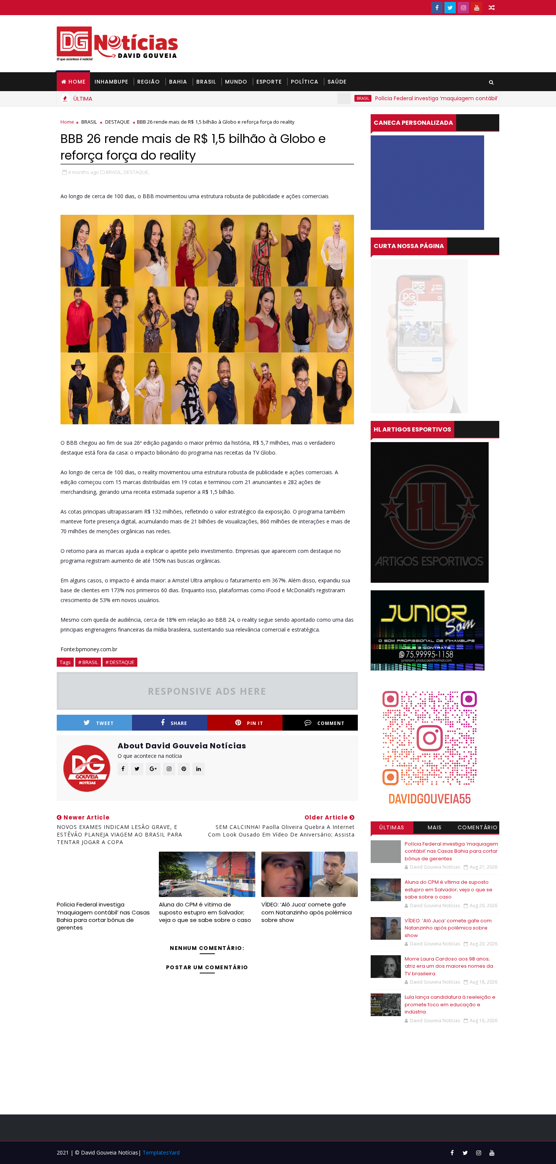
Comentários (478, 828)
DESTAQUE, (136, 172)
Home (76, 81)
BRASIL (206, 81)
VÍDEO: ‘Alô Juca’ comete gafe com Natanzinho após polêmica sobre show (306, 912)
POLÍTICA (304, 81)
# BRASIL (88, 662)
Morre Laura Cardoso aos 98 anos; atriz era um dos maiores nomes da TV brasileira (449, 966)
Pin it (255, 723)
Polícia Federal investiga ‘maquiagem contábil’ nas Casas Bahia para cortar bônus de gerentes (103, 915)
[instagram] (463, 7)
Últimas (392, 827)
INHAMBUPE (111, 81)
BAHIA (178, 81)
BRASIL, (114, 172)
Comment (331, 723)
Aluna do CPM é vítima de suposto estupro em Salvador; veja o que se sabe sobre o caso (205, 912)
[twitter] (450, 7)
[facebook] (437, 7)
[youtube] (476, 7)
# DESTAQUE (120, 662)
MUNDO (236, 81)
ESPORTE (269, 81)
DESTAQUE (117, 121)
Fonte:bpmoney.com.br (89, 649)
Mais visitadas (434, 828)
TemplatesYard (161, 1152)
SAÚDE (337, 81)
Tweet (105, 723)
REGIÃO (148, 81)
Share (179, 723)
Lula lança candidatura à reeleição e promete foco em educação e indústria (450, 1004)
